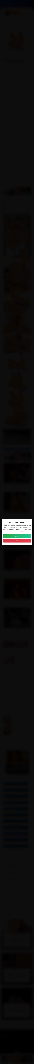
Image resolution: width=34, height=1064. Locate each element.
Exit (17, 541)
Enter (17, 536)
